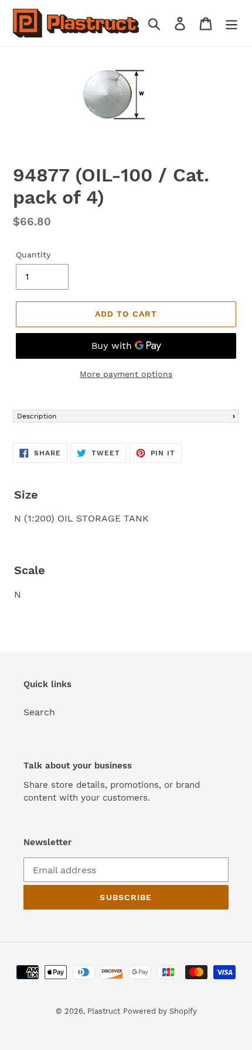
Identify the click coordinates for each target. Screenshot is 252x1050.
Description (36, 416)
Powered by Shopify (160, 1011)
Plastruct (103, 1011)
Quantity (33, 254)
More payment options (126, 374)
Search (39, 712)
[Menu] (231, 23)
